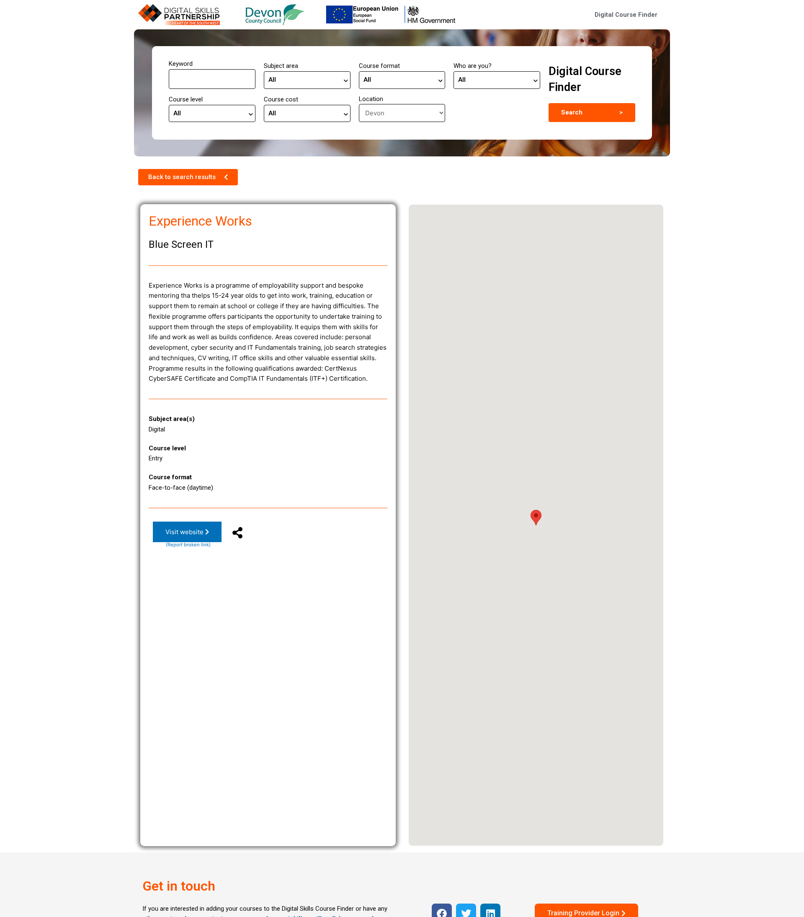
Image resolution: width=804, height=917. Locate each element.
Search (592, 112)
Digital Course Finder (626, 14)
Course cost (281, 99)
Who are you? (473, 66)
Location (371, 99)
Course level (186, 99)
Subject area (281, 66)
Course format (379, 66)
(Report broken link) (188, 545)
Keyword (181, 64)
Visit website (185, 532)
